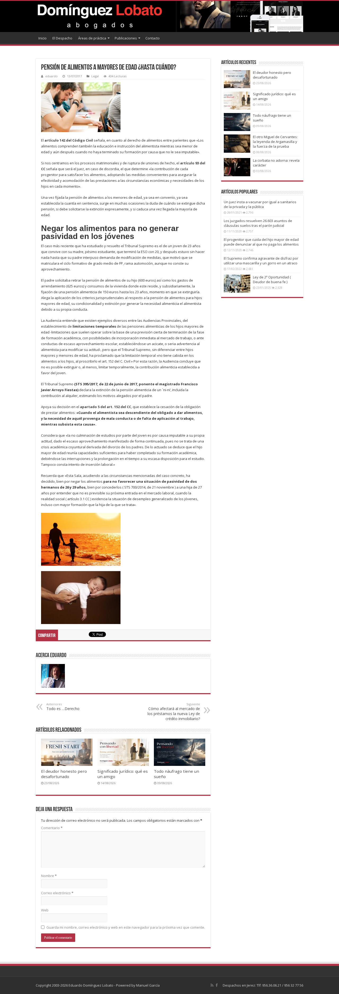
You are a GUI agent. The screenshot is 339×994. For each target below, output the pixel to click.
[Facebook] (216, 985)
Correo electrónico (57, 893)
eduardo (51, 76)
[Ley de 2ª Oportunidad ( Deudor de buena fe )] (237, 284)
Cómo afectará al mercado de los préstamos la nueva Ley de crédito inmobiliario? (174, 711)
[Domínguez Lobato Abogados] (169, 16)
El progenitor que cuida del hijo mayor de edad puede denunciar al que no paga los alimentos (261, 242)
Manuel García (148, 985)
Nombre (49, 875)
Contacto (152, 38)
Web (44, 910)
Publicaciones (126, 38)
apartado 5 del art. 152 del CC (105, 406)
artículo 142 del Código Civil (68, 140)
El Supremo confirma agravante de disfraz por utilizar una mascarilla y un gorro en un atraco (261, 260)
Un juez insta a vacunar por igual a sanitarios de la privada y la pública (260, 204)
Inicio (42, 38)
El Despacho (62, 38)
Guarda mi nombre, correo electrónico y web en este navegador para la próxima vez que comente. (125, 927)
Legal (95, 76)
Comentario (52, 827)
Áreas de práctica (92, 38)
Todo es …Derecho (62, 706)
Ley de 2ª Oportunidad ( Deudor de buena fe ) (272, 279)
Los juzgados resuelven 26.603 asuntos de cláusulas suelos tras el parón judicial (258, 223)
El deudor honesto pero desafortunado (64, 774)
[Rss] (212, 985)
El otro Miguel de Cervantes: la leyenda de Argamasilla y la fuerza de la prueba (275, 141)
